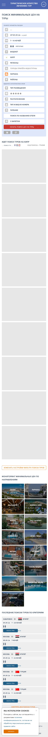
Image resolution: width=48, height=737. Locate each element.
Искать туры (10, 630)
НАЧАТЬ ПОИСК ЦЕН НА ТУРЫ (22, 127)
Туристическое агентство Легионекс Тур (24, 4)
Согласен (11, 731)
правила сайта (9, 726)
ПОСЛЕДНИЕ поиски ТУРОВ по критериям (23, 612)
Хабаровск (7, 619)
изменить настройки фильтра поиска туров (24, 468)
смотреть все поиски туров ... (24, 707)
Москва (6, 636)
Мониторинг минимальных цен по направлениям (20, 478)
